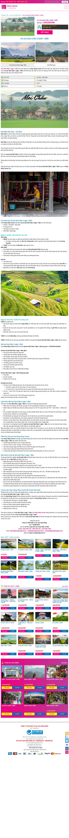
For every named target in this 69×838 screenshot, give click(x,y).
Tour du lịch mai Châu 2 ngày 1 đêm (17, 65)
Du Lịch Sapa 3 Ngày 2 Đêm (55, 679)
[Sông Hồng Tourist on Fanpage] (67, 748)
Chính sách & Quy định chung (31, 749)
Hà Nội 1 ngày (39, 623)
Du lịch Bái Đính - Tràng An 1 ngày (25, 600)
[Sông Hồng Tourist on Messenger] (67, 741)
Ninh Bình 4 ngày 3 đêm (25, 571)
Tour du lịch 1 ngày (35, 586)
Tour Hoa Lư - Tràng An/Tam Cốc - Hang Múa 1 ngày (8, 601)
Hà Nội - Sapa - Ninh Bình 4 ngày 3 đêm (43, 550)
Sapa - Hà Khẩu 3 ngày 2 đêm (10, 679)
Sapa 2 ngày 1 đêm (30, 679)
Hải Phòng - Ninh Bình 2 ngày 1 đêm (60, 550)
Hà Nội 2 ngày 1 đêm (7, 550)
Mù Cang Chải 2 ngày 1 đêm (60, 572)
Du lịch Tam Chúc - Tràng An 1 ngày (41, 646)
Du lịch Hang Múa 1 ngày (60, 645)
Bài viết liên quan (51, 65)
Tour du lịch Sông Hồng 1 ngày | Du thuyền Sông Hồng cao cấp (60, 601)
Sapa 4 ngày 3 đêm (30, 705)
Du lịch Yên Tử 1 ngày (7, 623)
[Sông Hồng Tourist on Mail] (67, 744)
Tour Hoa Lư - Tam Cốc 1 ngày (25, 623)
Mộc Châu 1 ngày (6, 645)
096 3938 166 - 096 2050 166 (16, 2)
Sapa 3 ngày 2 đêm (52, 705)
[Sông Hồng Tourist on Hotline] (67, 733)
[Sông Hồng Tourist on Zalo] (67, 737)
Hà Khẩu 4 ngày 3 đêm (8, 705)
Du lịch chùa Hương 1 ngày (42, 600)
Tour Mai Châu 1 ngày (25, 645)
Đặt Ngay (45, 32)
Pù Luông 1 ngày (58, 623)
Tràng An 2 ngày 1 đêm (42, 571)
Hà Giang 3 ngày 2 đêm (25, 550)
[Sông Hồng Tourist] (17, 7)
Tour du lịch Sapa (35, 663)
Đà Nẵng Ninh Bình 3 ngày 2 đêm (7, 572)
